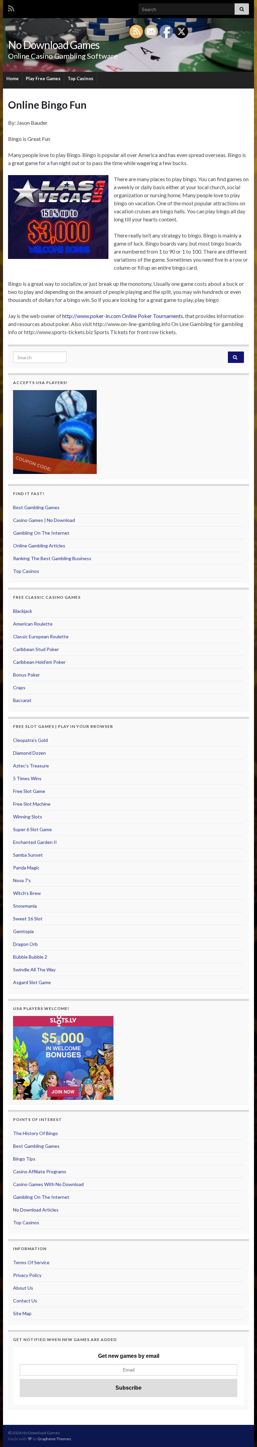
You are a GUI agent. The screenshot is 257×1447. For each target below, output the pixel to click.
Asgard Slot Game (32, 982)
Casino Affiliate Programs (39, 1171)
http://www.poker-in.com (91, 316)
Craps (19, 687)
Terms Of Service (31, 1262)
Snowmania (25, 906)
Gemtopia (23, 931)
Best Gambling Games (36, 507)
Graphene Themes (54, 1438)
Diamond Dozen (29, 753)
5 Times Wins (27, 778)
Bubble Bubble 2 (30, 957)
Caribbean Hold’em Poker (39, 662)
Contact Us (25, 1300)
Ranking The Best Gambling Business (52, 558)
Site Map (22, 1313)
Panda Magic (26, 867)
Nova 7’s (22, 880)
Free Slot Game (29, 791)
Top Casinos (80, 78)
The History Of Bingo (35, 1133)
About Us (23, 1288)
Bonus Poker (26, 675)
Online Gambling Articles (39, 545)
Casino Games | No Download (44, 520)
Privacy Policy (27, 1275)
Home (12, 78)
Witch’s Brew (27, 893)
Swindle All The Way (34, 969)
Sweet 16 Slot (27, 918)
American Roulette (33, 624)
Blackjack (22, 611)
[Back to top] (242, 1432)
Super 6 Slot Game (32, 829)
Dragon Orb (25, 944)
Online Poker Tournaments (152, 316)
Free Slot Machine (32, 804)
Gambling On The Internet (41, 533)
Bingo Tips (24, 1159)
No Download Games (53, 44)
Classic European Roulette (41, 636)
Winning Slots (27, 816)
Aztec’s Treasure (31, 765)
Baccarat (22, 700)
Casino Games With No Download (48, 1184)
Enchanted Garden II (35, 842)
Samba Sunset (28, 855)
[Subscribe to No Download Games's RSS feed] (11, 7)
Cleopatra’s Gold (30, 740)
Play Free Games (43, 78)
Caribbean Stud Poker (36, 649)
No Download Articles (36, 1210)
